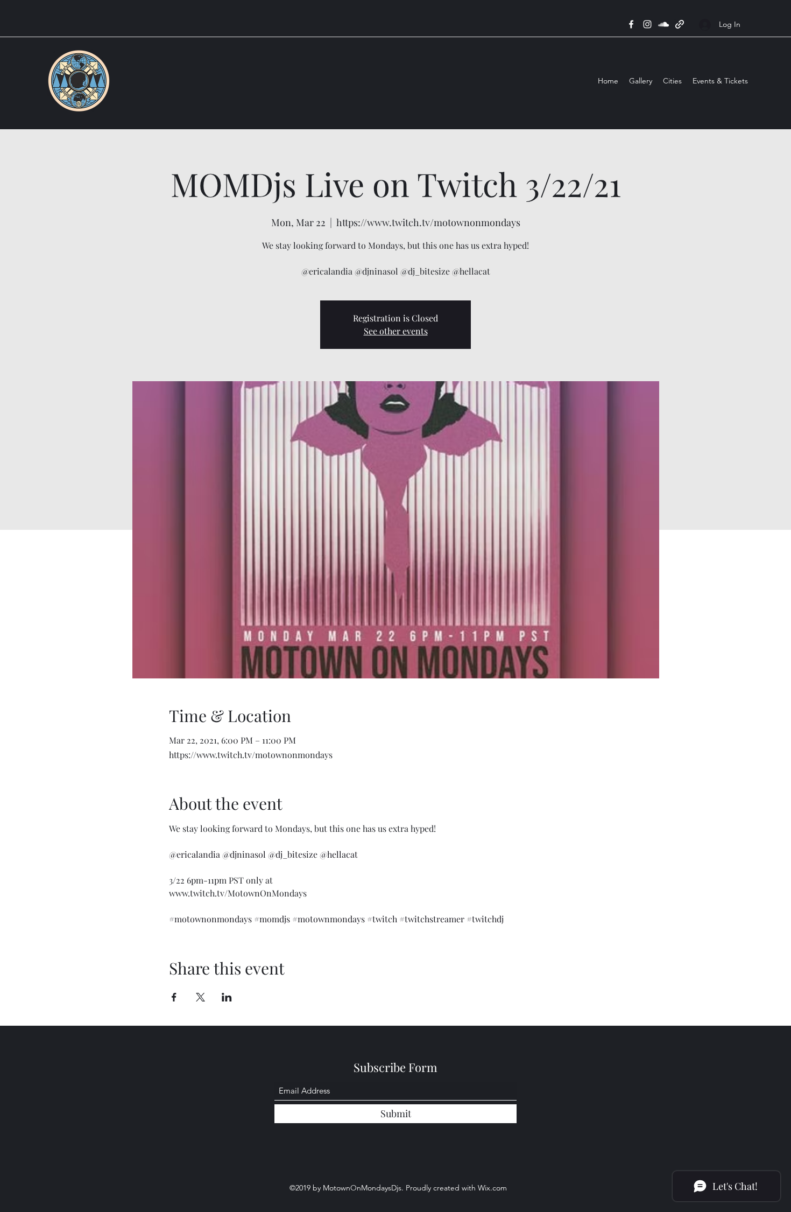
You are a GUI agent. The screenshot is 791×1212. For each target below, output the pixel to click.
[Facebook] (631, 24)
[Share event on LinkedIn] (227, 997)
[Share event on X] (200, 997)
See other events (396, 331)
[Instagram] (647, 24)
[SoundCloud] (663, 24)
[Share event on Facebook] (174, 997)
